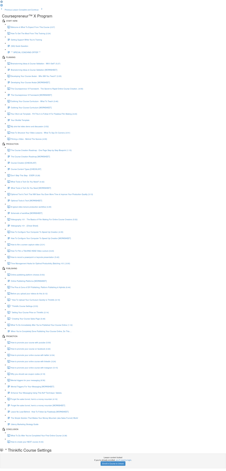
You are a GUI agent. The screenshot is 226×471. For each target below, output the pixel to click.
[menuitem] (1, 6)
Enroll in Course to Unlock (113, 463)
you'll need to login (123, 460)
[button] (1, 2)
